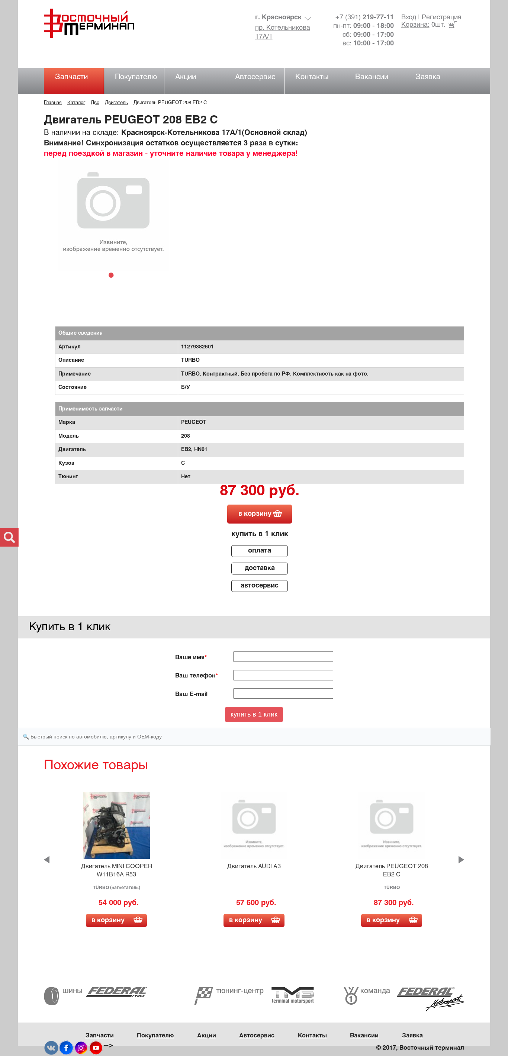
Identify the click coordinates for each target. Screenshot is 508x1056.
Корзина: (415, 25)
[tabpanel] (113, 215)
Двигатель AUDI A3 (254, 866)
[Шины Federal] (95, 995)
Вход (408, 18)
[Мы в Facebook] (66, 1047)
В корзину (108, 920)
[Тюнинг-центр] (254, 995)
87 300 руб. (259, 491)
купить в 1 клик (259, 534)
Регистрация (441, 18)
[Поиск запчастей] (9, 537)
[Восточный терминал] (96, 23)
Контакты (312, 77)
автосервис (260, 586)
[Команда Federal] (404, 999)
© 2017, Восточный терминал (420, 1048)
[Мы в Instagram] (81, 1047)
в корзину (254, 514)
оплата (259, 551)
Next (461, 859)
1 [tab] (113, 275)
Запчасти (71, 77)
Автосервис (255, 77)
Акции (185, 77)
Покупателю (136, 77)
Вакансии (371, 77)
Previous (46, 859)
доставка (260, 568)
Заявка (427, 77)
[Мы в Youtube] (96, 1047)
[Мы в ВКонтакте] (51, 1047)
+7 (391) (364, 18)
